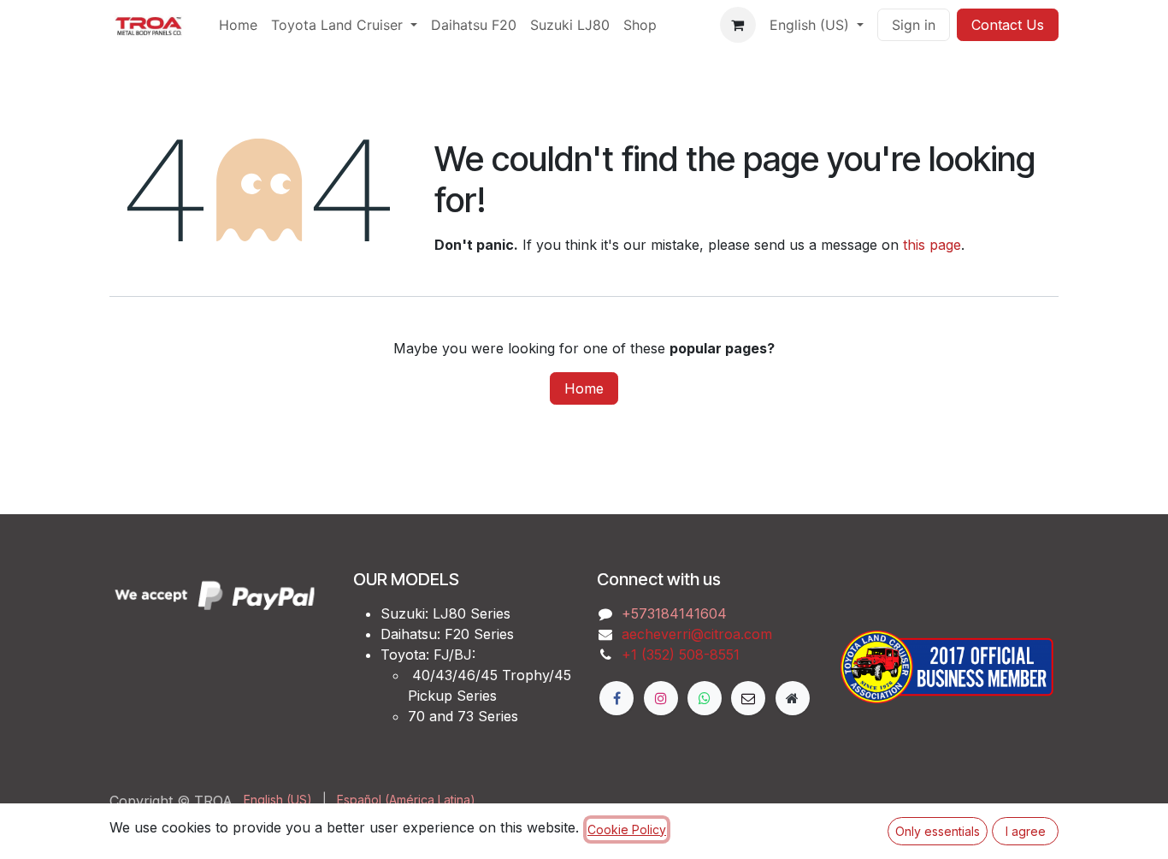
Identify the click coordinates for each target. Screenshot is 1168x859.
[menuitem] (238, 25)
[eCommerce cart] (738, 25)
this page (932, 244)
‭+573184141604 (674, 613)
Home (584, 388)
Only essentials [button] (937, 831)
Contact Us (1007, 24)
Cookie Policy (626, 829)
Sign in (913, 24)
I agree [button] (1026, 831)
